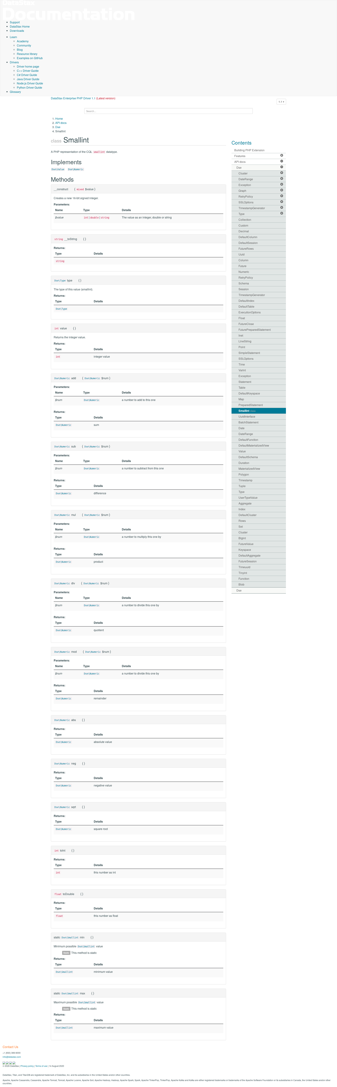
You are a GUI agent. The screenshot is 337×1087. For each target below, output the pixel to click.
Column (243, 260)
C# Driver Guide (27, 75)
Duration (244, 463)
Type (242, 214)
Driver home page (28, 66)
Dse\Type (60, 280)
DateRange (246, 179)
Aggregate (245, 503)
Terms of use (41, 1065)
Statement (245, 382)
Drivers (14, 62)
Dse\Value (58, 169)
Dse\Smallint (70, 937)
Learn (13, 37)
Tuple (242, 486)
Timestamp (245, 480)
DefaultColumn (248, 237)
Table (242, 387)
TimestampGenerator (252, 208)
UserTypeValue (248, 498)
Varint (242, 370)
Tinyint (243, 573)
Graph (242, 191)
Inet (241, 335)
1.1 (281, 101)
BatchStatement (248, 422)
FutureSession (248, 561)
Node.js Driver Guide (30, 83)
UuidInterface (247, 416)
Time (242, 364)
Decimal (244, 231)
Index (242, 509)
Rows (242, 521)
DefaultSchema (248, 457)
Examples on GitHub (30, 58)
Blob (241, 584)
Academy (23, 41)
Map (241, 399)
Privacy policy (27, 1065)
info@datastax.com (12, 1056)
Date (242, 428)
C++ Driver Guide (28, 71)
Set (241, 526)
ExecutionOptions (250, 312)
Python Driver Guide (29, 87)
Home (59, 119)
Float (242, 318)
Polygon (244, 474)
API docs (61, 123)
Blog (20, 50)
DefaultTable (246, 306)
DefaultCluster (247, 515)
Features (239, 156)
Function (244, 579)
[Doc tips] (7, 1062)
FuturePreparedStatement (255, 330)
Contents (242, 142)
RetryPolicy (246, 196)
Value (242, 451)
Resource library (27, 54)
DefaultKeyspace (249, 393)
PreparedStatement (251, 405)
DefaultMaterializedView (254, 445)
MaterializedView (249, 469)
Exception (245, 185)
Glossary (15, 92)
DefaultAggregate (249, 555)
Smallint (247, 411)
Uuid (242, 254)
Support (15, 22)
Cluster (243, 173)
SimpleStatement (249, 353)
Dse (57, 127)
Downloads (17, 31)
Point (242, 347)
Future (242, 266)
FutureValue (246, 544)
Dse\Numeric (76, 169)
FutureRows (246, 249)
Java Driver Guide (28, 79)
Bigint (242, 538)
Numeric (244, 272)
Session (244, 289)
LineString (245, 341)
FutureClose (246, 324)
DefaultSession (248, 243)
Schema (244, 283)
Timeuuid (244, 567)
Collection (245, 220)
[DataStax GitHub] (14, 1062)
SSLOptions (246, 202)
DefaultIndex (246, 301)
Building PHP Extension (249, 150)
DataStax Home (20, 26)
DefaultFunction (248, 440)
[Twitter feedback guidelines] (11, 1062)
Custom (243, 225)
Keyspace (245, 550)
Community (24, 45)
